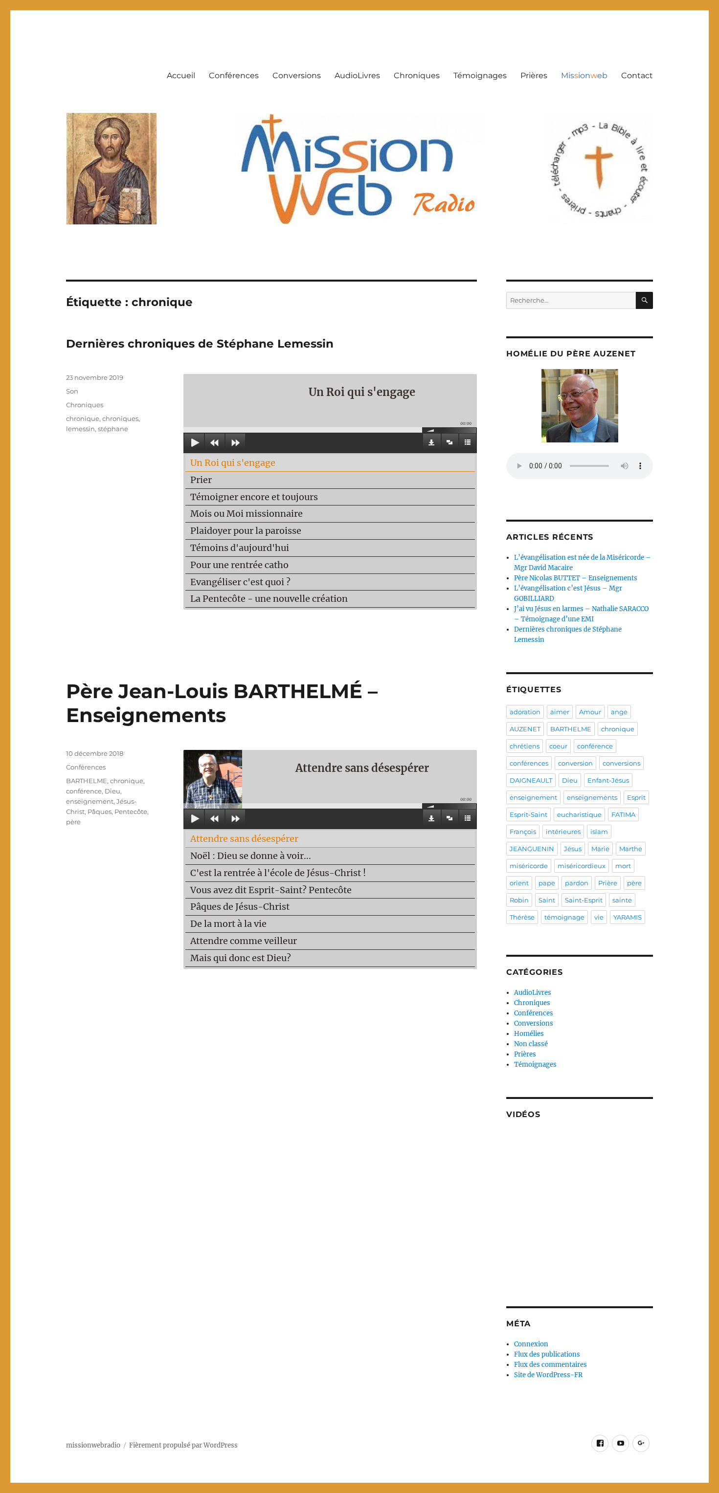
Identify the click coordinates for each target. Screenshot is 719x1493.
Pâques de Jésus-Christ (240, 906)
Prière (607, 883)
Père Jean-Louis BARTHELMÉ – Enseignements (222, 703)
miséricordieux (582, 866)
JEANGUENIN (532, 849)
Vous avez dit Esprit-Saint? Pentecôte (271, 890)
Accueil (181, 75)
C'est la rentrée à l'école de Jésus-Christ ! (278, 872)
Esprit (636, 797)
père (73, 822)
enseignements (592, 797)
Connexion (531, 1344)
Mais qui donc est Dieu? (240, 958)
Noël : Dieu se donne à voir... (250, 855)
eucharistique (579, 814)
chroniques (120, 418)
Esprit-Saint (528, 814)
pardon (576, 883)
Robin (519, 900)
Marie (600, 849)
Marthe (630, 849)
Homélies (529, 1034)
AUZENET (525, 729)
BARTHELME (86, 781)
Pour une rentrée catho (239, 565)
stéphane (113, 429)
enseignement (89, 801)
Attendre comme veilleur (243, 940)
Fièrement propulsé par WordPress (183, 1445)
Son (72, 391)
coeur (558, 746)
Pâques (100, 811)
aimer (559, 712)
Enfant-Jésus (608, 780)
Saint (547, 900)
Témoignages (480, 75)
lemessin (80, 429)
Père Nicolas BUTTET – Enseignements (575, 578)
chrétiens (524, 746)
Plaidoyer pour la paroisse (245, 530)
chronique (82, 418)
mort (623, 866)
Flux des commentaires (550, 1365)
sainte (622, 900)
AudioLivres (357, 75)
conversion (575, 763)
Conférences (234, 75)
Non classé (531, 1044)
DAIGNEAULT (531, 780)
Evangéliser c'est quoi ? (240, 582)
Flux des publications (547, 1354)
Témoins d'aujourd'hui (239, 547)
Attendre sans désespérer (244, 838)
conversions (621, 763)
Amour (590, 712)
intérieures (563, 831)
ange (619, 712)
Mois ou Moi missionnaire (246, 513)
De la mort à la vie (228, 923)
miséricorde (529, 866)
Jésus (573, 849)
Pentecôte (130, 811)
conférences (529, 763)
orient (519, 883)
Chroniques (417, 75)
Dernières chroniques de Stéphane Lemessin (200, 344)
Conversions (296, 75)
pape (547, 883)
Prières (533, 75)
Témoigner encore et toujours (254, 497)
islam (599, 831)
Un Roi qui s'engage (232, 462)
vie (599, 917)
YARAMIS (627, 917)
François (523, 831)
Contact (637, 75)
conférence (84, 791)
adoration (525, 712)
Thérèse (522, 917)
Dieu (112, 791)
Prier (201, 479)
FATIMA (623, 814)
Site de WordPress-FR (548, 1375)
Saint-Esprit (584, 900)
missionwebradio (93, 1445)
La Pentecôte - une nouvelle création (269, 598)
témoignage (564, 917)
